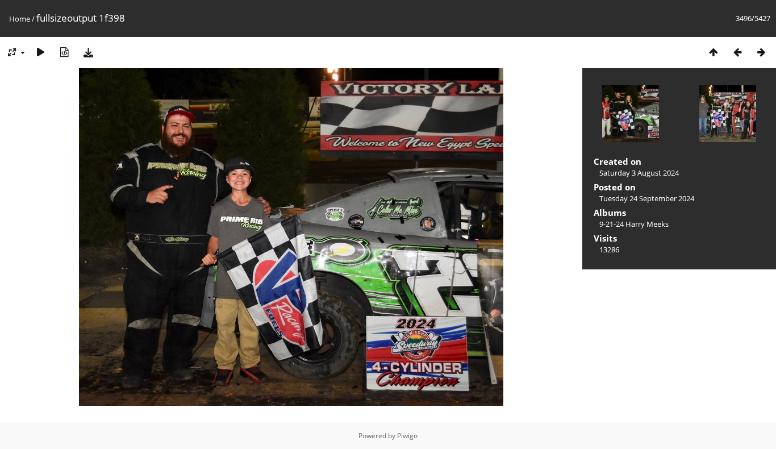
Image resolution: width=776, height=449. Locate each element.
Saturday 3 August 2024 (639, 173)
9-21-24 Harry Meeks (634, 224)
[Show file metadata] (64, 52)
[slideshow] (40, 52)
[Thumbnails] (713, 52)
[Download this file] (88, 52)
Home (19, 19)
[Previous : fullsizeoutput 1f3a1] (737, 52)
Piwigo (407, 435)
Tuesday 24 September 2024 (646, 198)
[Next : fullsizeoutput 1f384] (761, 52)
